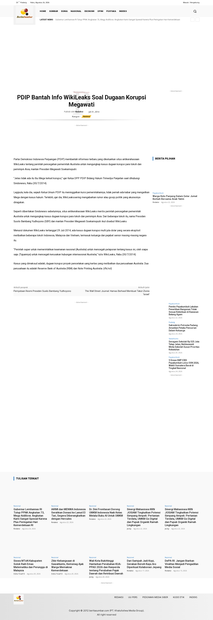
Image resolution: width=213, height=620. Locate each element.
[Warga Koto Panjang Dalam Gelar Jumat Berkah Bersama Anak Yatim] (176, 176)
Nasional (86, 116)
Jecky (129, 528)
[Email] (38, 152)
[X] (170, 3)
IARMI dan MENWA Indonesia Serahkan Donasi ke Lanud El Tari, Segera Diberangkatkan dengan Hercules (68, 514)
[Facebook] (158, 3)
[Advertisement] (106, 60)
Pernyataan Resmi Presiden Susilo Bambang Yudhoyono (42, 291)
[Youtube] (174, 3)
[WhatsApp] (31, 152)
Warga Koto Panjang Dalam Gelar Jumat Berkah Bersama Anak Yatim (175, 197)
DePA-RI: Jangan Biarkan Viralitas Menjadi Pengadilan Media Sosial (181, 564)
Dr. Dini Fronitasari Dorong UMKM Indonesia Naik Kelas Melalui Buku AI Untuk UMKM (106, 512)
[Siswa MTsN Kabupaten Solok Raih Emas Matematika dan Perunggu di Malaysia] (31, 545)
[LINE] (52, 152)
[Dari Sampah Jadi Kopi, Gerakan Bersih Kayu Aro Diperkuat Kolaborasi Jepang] (144, 545)
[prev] (192, 20)
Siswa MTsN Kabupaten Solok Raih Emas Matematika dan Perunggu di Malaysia (31, 565)
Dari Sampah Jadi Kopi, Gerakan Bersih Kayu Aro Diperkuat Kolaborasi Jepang (144, 564)
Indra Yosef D (19, 574)
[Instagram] (162, 3)
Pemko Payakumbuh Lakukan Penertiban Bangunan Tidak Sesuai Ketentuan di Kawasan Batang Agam (183, 310)
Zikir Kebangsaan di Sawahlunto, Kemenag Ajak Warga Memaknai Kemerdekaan (67, 565)
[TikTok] (166, 3)
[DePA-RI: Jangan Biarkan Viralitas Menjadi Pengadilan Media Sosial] (182, 545)
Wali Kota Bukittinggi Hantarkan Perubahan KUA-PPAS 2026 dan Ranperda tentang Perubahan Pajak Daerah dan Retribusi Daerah (106, 567)
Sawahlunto (173, 338)
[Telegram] (45, 152)
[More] (60, 152)
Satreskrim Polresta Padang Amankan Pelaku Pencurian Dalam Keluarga (183, 328)
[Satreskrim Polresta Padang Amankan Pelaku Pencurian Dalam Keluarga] (160, 328)
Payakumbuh (158, 193)
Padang (172, 322)
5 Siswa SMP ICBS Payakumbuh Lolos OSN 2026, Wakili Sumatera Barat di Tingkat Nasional (184, 364)
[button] (194, 11)
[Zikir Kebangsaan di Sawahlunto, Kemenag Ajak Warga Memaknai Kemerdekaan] (68, 545)
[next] (197, 20)
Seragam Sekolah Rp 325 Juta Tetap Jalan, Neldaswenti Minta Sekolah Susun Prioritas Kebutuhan (184, 345)
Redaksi (79, 111)
